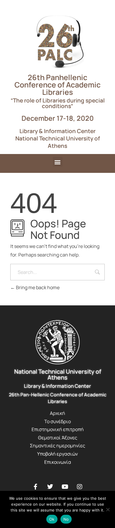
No (66, 519)
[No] (108, 509)
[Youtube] (65, 487)
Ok (52, 519)
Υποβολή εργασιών (57, 454)
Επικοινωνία (57, 462)
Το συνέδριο (57, 421)
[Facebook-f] (35, 487)
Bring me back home (37, 287)
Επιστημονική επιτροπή (58, 429)
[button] (58, 162)
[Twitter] (50, 487)
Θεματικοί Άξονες (57, 437)
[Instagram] (80, 487)
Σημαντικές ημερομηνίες (57, 445)
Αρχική (57, 413)
